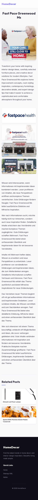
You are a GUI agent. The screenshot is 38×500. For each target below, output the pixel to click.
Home (5, 470)
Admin (5, 477)
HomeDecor (11, 447)
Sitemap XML (8, 474)
